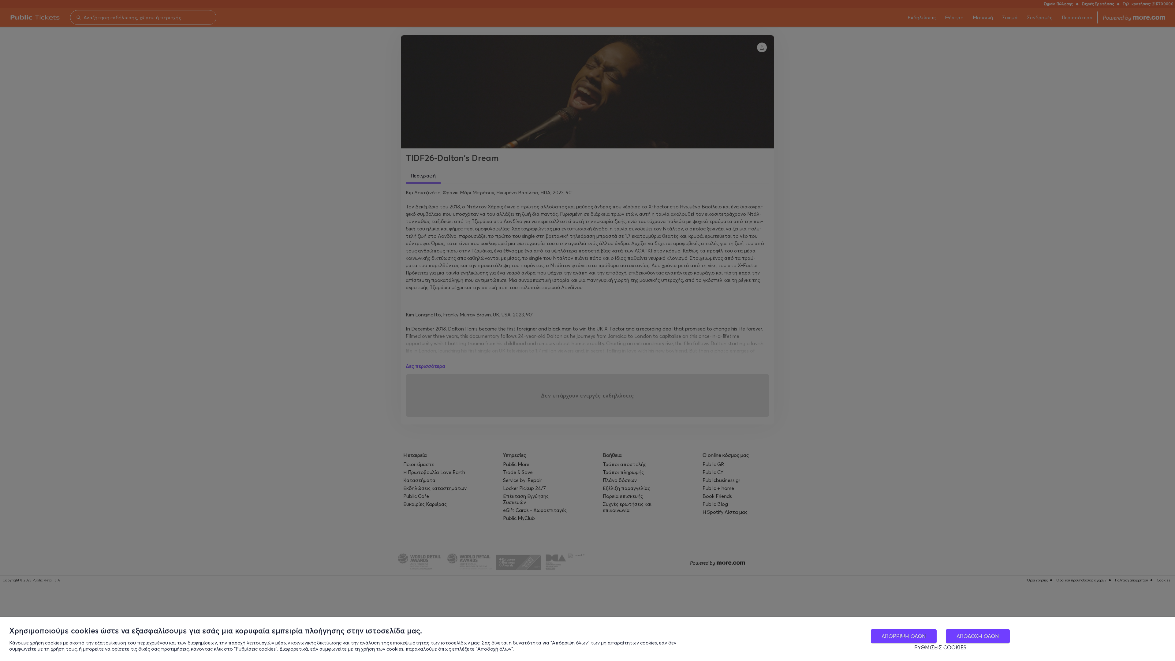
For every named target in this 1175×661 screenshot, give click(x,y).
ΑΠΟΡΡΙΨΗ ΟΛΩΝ (904, 636)
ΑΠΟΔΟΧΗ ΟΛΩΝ (978, 636)
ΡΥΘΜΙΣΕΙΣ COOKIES (940, 647)
